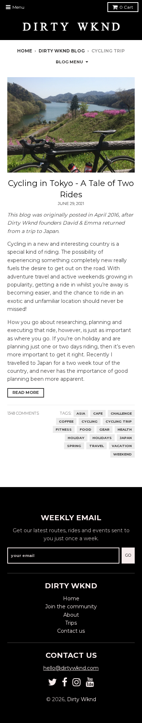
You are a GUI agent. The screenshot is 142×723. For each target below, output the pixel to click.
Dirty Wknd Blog (62, 51)
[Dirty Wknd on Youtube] (90, 682)
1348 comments (23, 413)
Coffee (66, 421)
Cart (126, 7)
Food (85, 429)
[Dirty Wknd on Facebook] (64, 682)
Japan (126, 438)
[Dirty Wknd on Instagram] (76, 682)
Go (128, 555)
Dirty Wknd (81, 699)
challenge (121, 413)
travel (96, 446)
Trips (71, 623)
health (125, 429)
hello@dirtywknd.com (71, 668)
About (71, 615)
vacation (122, 446)
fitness (64, 429)
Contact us (71, 631)
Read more (25, 392)
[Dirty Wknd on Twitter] (52, 682)
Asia (80, 413)
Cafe (98, 413)
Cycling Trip (119, 421)
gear (104, 429)
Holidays (102, 438)
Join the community (71, 606)
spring (74, 446)
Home (24, 51)
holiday (76, 438)
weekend (122, 454)
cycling (90, 421)
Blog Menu (69, 61)
